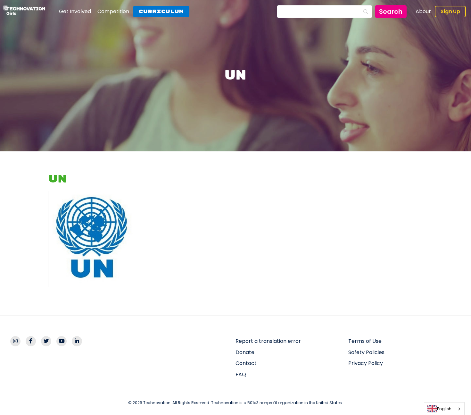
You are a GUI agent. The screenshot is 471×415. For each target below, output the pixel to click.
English (444, 409)
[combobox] (444, 408)
